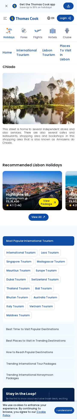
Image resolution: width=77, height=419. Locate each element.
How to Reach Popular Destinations (29, 352)
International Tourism (21, 252)
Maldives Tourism (18, 315)
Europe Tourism (46, 270)
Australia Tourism (45, 297)
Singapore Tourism (18, 261)
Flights (37, 37)
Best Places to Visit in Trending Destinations (36, 340)
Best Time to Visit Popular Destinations (32, 329)
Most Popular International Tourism (29, 241)
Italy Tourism (15, 306)
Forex (24, 37)
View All (36, 217)
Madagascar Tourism (51, 261)
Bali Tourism (43, 288)
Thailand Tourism (18, 288)
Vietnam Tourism (41, 306)
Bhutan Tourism (17, 297)
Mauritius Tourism (18, 270)
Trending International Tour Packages (31, 363)
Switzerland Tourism (45, 279)
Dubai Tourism (16, 279)
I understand (64, 410)
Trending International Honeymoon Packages (29, 376)
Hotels (52, 37)
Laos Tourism (50, 252)
